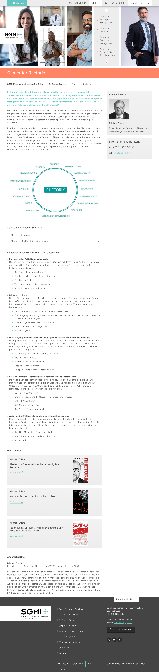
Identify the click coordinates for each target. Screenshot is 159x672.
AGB (89, 663)
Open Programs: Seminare (71, 609)
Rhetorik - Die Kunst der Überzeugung (30, 241)
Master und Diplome (68, 614)
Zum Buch (15, 472)
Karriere (62, 653)
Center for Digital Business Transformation (108, 52)
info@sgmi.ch (122, 152)
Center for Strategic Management (106, 19)
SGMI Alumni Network (69, 642)
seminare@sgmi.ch (123, 622)
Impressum (63, 663)
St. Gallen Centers (68, 636)
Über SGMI (64, 647)
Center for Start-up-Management (106, 40)
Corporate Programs (69, 625)
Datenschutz (78, 663)
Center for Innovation (105, 30)
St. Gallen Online (67, 620)
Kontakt (135, 3)
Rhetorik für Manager (21, 235)
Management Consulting (71, 631)
